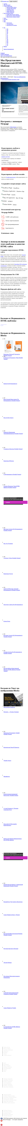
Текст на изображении (19, 76)
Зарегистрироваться (9, 49)
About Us (6, 1051)
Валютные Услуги (8, 573)
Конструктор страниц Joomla (13, 16)
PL (7, 37)
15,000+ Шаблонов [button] (8, 6)
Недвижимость (4, 78)
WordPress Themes (8, 1080)
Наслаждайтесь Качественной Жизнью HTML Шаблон (12, 670)
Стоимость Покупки (13, 449)
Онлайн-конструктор (11, 177)
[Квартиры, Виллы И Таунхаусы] (13, 353)
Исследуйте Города (8, 417)
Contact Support (7, 1055)
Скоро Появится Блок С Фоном (12, 914)
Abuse (5, 1054)
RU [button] (4, 27)
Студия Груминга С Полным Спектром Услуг (11, 809)
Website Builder (7, 1094)
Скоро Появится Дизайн (10, 1008)
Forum (5, 1069)
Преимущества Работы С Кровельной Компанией (13, 885)
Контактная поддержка (12, 25)
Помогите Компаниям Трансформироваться (13, 433)
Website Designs (7, 1110)
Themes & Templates (8, 1075)
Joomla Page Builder (8, 1098)
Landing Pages (7, 1113)
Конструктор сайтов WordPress (13, 15)
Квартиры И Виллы (9, 461)
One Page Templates (8, 1086)
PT (7, 38)
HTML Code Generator (9, 1102)
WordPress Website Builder (10, 1097)
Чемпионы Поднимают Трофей (12, 733)
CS (7, 43)
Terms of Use (7, 1047)
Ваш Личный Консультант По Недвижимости (12, 400)
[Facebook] (1, 1119)
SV (7, 45)
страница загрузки (5, 156)
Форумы (5, 19)
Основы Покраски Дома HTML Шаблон (12, 487)
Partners (5, 1052)
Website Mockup (8, 1115)
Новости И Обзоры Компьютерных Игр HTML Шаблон (13, 839)
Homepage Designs (8, 1114)
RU (7, 41)
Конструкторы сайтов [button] (8, 13)
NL (7, 31)
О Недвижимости (12, 474)
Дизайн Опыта (7, 760)
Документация (10, 24)
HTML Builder (13, 127)
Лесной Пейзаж (8, 962)
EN (7, 29)
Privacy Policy (7, 1048)
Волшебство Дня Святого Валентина (13, 901)
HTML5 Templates (8, 1085)
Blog (5, 1071)
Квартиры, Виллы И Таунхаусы (12, 355)
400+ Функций (7, 5)
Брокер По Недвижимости (10, 383)
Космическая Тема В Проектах (11, 747)
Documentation (7, 1068)
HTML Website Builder (9, 1096)
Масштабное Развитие (9, 707)
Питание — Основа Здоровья (11, 711)
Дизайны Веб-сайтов (11, 8)
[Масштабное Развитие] (13, 706)
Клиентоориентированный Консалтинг (11, 794)
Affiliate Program (8, 1067)
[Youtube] (1, 1121)
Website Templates (8, 1078)
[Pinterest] (1, 1125)
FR (7, 33)
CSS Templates (7, 1082)
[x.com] (1, 1123)
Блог (5, 20)
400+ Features (7, 1065)
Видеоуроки (9, 22)
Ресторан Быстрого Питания (11, 948)
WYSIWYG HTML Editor (10, 1100)
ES (7, 35)
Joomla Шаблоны (10, 10)
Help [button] (5, 21)
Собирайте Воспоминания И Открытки (11, 993)
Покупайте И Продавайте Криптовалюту (10, 824)
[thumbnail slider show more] (1, 325)
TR (7, 39)
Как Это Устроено (8, 543)
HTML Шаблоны (10, 12)
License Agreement (8, 1049)
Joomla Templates (8, 1084)
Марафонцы (7, 776)
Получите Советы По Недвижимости (13, 604)
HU (7, 42)
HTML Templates (8, 1081)
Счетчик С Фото (12, 558)
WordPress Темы (10, 9)
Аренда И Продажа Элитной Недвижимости (12, 589)
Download (6, 1064)
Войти (5, 46)
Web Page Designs (8, 1111)
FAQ (5, 1063)
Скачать (5, 3)
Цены (5, 18)
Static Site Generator (8, 1101)
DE (7, 30)
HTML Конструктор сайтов (13, 14)
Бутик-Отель (7, 621)
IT (7, 34)
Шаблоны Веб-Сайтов (11, 7)
